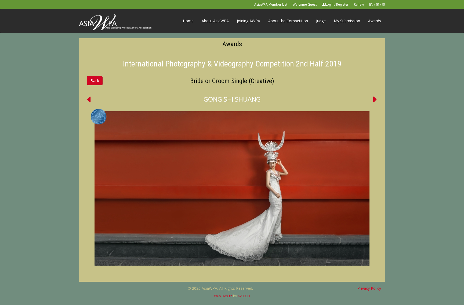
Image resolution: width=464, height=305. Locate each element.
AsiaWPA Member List (270, 4)
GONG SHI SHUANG (232, 99)
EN (371, 4)
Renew (359, 4)
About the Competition (288, 20)
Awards (374, 20)
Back (94, 80)
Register (342, 4)
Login (329, 4)
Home (188, 20)
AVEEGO (244, 296)
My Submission (347, 20)
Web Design (223, 296)
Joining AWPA (248, 20)
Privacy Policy (369, 288)
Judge (321, 20)
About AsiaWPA (215, 20)
